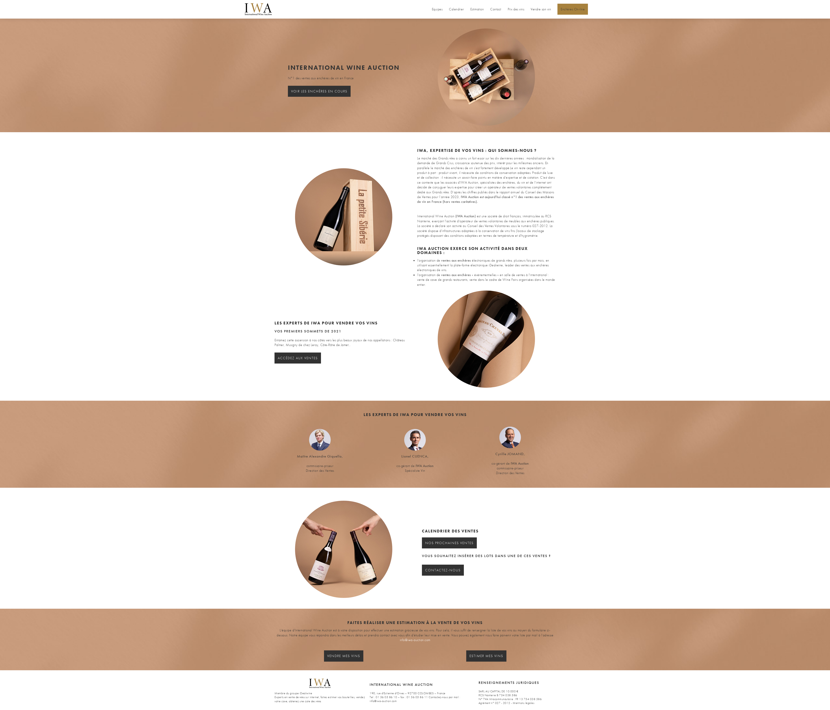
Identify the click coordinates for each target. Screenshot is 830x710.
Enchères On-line (573, 9)
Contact (495, 9)
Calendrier (456, 9)
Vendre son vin (541, 9)
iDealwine (306, 693)
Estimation (477, 9)
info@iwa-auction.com (415, 640)
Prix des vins (516, 9)
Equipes (437, 9)
